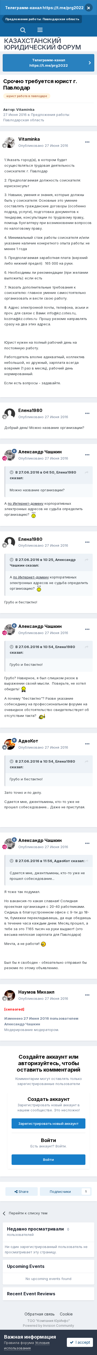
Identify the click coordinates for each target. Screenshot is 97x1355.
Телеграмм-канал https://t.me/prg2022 (44, 7)
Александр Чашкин (40, 451)
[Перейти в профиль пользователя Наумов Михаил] (9, 995)
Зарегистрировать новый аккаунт (48, 1123)
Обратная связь (40, 1314)
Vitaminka (25, 109)
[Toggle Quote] (12, 472)
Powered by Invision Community (48, 1326)
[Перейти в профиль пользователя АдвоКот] (9, 744)
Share (23, 1191)
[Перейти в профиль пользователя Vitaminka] (9, 142)
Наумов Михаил (36, 992)
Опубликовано (43, 145)
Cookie (66, 1314)
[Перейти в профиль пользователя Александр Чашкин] (9, 455)
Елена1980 (30, 410)
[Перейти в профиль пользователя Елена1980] (9, 413)
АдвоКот (28, 741)
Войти (48, 1159)
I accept (82, 1342)
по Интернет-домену (25, 503)
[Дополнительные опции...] (87, 142)
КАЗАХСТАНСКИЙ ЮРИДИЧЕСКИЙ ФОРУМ (42, 44)
